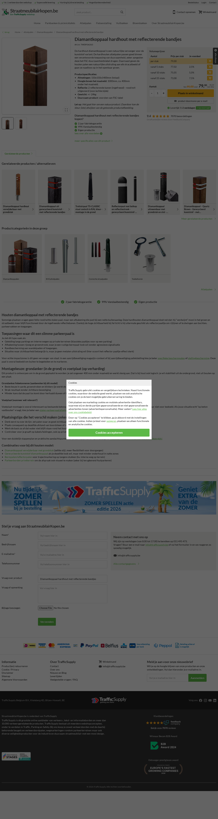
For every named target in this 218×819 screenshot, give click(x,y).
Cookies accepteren (109, 432)
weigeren (111, 421)
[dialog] (109, 409)
